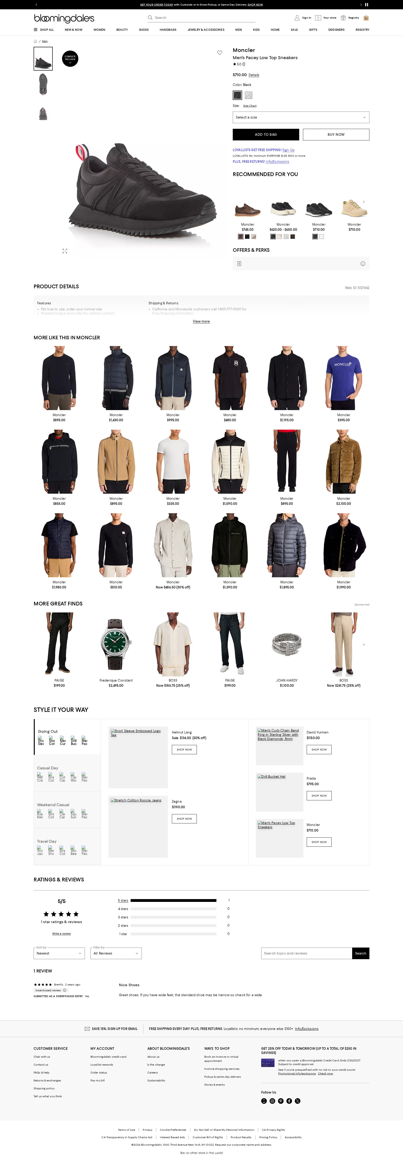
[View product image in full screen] (65, 251)
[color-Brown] (253, 236)
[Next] (364, 202)
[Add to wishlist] (219, 52)
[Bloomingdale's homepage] (35, 41)
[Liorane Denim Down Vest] (59, 545)
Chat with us (42, 1056)
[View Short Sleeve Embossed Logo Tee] (138, 757)
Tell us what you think (48, 1096)
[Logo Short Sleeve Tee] (343, 378)
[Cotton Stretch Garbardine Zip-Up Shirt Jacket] (173, 378)
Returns (224, 323)
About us (153, 1056)
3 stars (123, 917)
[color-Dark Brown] (292, 236)
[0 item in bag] (366, 17)
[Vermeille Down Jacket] (287, 545)
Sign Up (288, 150)
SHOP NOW (255, 4)
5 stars (123, 900)
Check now (325, 1073)
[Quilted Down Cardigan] (230, 462)
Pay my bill (97, 1080)
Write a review (61, 933)
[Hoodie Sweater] (59, 462)
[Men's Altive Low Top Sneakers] (283, 202)
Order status (98, 1072)
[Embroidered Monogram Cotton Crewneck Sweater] (59, 378)
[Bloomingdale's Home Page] (64, 19)
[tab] (43, 59)
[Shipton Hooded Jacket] (230, 545)
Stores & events (214, 1084)
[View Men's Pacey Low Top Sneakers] (279, 838)
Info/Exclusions (277, 161)
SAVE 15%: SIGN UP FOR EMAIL (115, 1029)
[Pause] (366, 4)
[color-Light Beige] (279, 236)
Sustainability (156, 1080)
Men (45, 41)
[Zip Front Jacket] (116, 378)
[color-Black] (247, 236)
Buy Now (336, 135)
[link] (248, 231)
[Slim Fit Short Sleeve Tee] (173, 462)
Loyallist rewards (101, 1064)
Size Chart (250, 105)
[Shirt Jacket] (287, 378)
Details (254, 75)
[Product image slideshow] (142, 152)
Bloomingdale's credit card (108, 1056)
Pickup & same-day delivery (222, 1076)
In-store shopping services (222, 1068)
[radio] (241, 237)
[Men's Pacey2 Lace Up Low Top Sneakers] (319, 202)
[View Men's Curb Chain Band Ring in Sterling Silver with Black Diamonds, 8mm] (279, 746)
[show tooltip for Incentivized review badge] (63, 990)
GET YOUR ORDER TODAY (156, 4)
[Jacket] (116, 462)
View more (201, 321)
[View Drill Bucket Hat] (279, 792)
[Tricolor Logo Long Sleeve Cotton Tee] (116, 545)
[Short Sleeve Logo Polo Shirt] (230, 378)
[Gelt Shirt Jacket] (343, 462)
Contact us (41, 1064)
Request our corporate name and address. (243, 1144)
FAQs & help (41, 1072)
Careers (152, 1072)
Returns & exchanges (47, 1080)
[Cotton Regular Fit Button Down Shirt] (173, 545)
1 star (123, 934)
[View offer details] (301, 263)
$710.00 (240, 74)
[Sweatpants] (287, 462)
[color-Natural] (321, 236)
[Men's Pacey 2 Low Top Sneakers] (248, 202)
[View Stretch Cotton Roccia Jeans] (138, 827)
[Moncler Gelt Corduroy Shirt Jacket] (343, 545)
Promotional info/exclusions (297, 1073)
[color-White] (286, 236)
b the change (156, 1064)
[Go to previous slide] (36, 4)
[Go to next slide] (361, 4)
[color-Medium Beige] (240, 236)
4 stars (123, 909)
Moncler (244, 50)
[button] (130, 152)
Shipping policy (44, 1088)
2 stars (123, 926)
